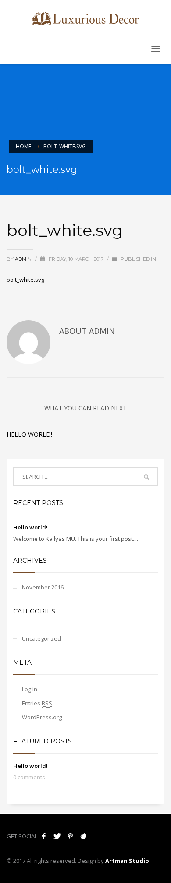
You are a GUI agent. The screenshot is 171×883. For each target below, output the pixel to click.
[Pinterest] (70, 836)
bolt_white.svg (25, 280)
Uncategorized (41, 638)
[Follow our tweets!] (57, 836)
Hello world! (29, 434)
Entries (37, 703)
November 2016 (43, 587)
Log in (29, 689)
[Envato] (83, 836)
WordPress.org (42, 717)
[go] (146, 477)
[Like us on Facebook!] (43, 836)
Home (23, 146)
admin (24, 259)
